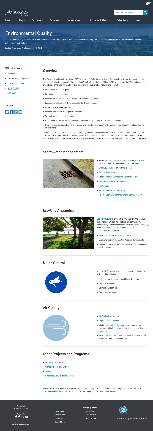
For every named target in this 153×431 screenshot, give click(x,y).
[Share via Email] (20, 112)
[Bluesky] (7, 112)
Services (36, 20)
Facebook (19, 416)
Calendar (121, 20)
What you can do (106, 167)
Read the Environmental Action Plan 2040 (116, 235)
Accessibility (90, 411)
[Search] (145, 12)
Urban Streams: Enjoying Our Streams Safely (118, 176)
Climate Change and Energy (56, 367)
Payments (60, 411)
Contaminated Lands (54, 362)
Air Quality (12, 93)
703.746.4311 (24, 408)
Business (54, 20)
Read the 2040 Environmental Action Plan (116, 335)
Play (21, 20)
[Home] (17, 12)
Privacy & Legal (90, 418)
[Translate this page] (148, 3)
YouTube (26, 416)
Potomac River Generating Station (59, 375)
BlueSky (16, 416)
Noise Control (13, 88)
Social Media (60, 422)
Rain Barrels (104, 186)
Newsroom (60, 418)
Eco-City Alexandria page (107, 230)
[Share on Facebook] (12, 112)
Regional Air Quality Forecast (111, 320)
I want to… (140, 20)
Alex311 (15, 408)
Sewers (48, 371)
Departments (60, 415)
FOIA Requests (90, 415)
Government (74, 20)
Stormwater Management (18, 78)
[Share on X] (16, 112)
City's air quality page (115, 325)
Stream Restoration (107, 172)
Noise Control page (117, 271)
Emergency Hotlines (90, 407)
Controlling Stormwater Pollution (113, 181)
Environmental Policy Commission (86, 135)
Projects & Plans (99, 20)
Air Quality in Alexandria (109, 316)
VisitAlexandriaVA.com (21, 425)
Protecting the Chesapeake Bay (112, 190)
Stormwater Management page (124, 160)
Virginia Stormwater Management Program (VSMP (120, 195)
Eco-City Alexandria (16, 83)
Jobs (60, 407)
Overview (11, 73)
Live (7, 20)
